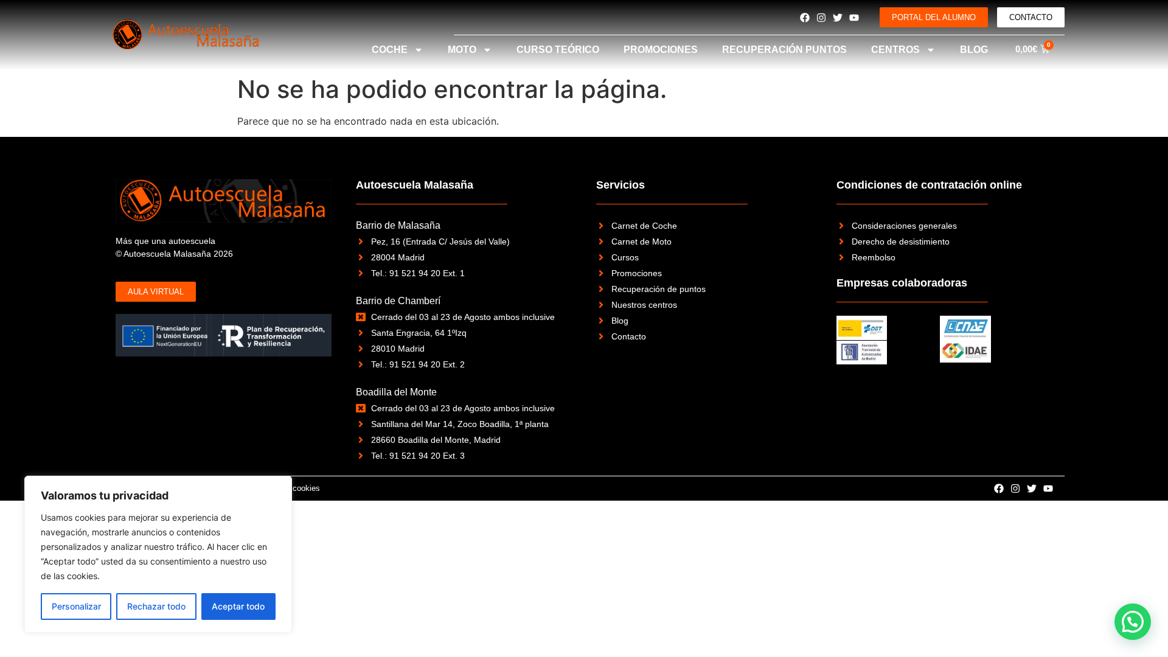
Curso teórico (557, 49)
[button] (1132, 621)
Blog (974, 49)
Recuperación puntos (784, 49)
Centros (895, 49)
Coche (390, 49)
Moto (462, 49)
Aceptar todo (238, 606)
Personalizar (76, 606)
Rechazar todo (156, 606)
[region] (158, 554)
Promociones (661, 49)
